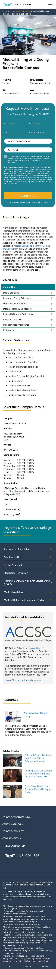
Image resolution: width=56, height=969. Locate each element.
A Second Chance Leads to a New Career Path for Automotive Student (38, 758)
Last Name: (34, 123)
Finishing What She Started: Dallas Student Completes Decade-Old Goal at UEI (38, 773)
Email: (7, 132)
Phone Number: (37, 132)
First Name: (9, 123)
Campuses (14, 11)
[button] (9, 966)
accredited (35, 648)
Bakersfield (26, 11)
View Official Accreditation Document (23, 680)
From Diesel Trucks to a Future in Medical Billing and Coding (38, 789)
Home (5, 11)
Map (6, 439)
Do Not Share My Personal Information (29, 885)
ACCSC (16, 494)
